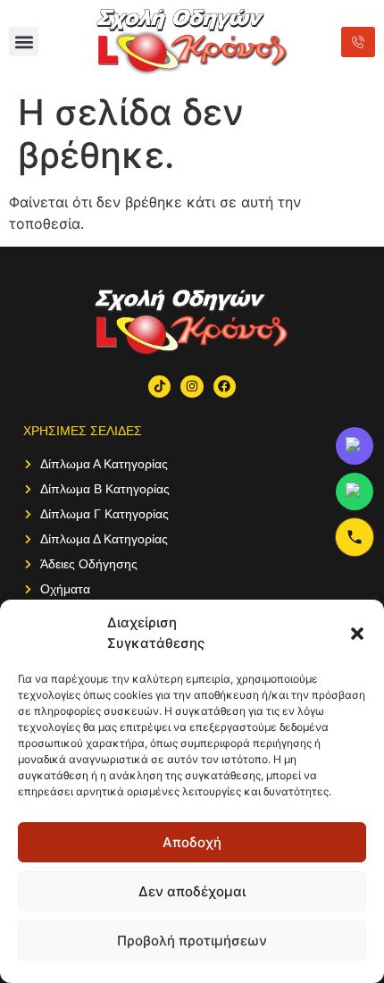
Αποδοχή (192, 842)
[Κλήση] (354, 537)
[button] (357, 634)
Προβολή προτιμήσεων (192, 940)
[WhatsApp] (354, 491)
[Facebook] (224, 386)
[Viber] (354, 446)
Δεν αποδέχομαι (192, 891)
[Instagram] (191, 386)
